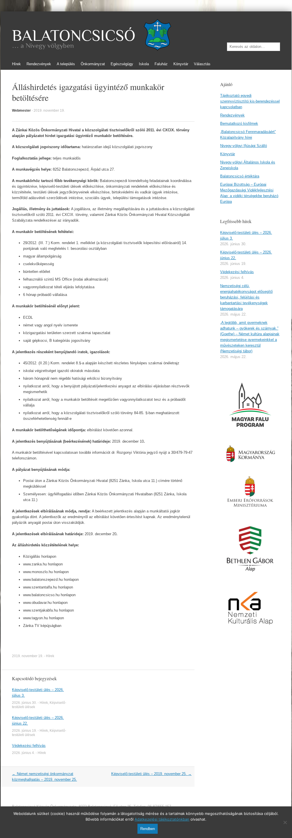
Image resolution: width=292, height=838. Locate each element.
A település (66, 64)
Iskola (144, 64)
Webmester (21, 111)
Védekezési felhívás (29, 745)
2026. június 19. (24, 731)
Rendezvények (39, 64)
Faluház (161, 64)
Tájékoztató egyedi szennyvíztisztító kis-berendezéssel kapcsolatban (250, 101)
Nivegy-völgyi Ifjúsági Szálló (243, 146)
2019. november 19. (49, 111)
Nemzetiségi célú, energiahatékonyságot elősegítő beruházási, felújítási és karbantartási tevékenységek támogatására (246, 297)
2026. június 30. (24, 703)
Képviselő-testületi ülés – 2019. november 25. (151, 774)
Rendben (147, 829)
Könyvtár (180, 64)
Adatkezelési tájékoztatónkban (162, 819)
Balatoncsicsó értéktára (239, 176)
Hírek (16, 64)
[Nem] (285, 822)
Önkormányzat (93, 64)
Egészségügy (122, 64)
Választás (202, 64)
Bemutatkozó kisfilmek (239, 123)
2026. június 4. (23, 753)
